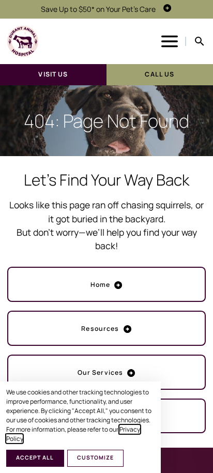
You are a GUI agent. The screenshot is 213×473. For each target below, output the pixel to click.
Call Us (159, 74)
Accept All (35, 457)
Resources (100, 328)
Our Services (101, 372)
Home (100, 284)
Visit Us (53, 74)
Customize (95, 457)
